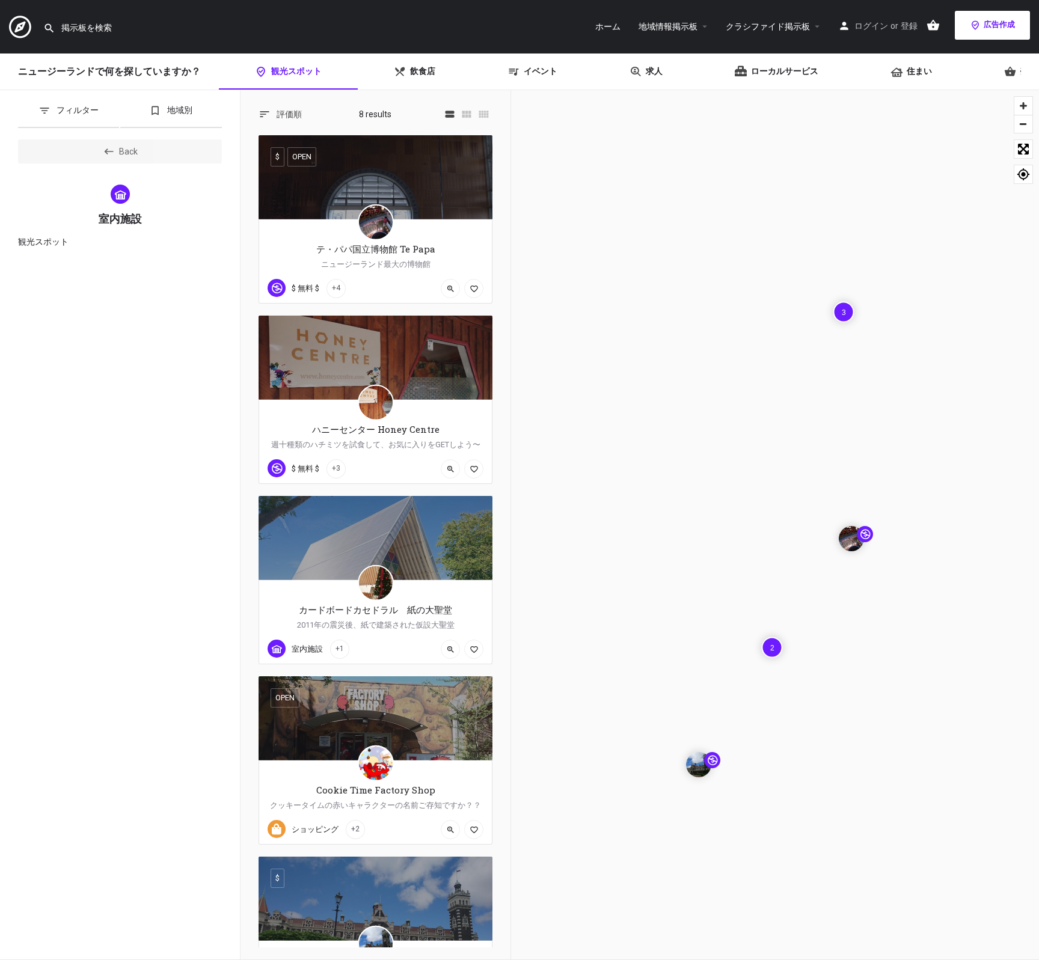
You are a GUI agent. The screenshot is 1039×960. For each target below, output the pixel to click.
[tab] (68, 115)
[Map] (775, 524)
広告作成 (999, 24)
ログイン (871, 26)
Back (128, 151)
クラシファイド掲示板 (768, 26)
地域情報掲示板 (668, 26)
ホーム (608, 26)
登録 (909, 26)
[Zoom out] (1023, 124)
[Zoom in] (1023, 106)
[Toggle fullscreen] (1023, 149)
